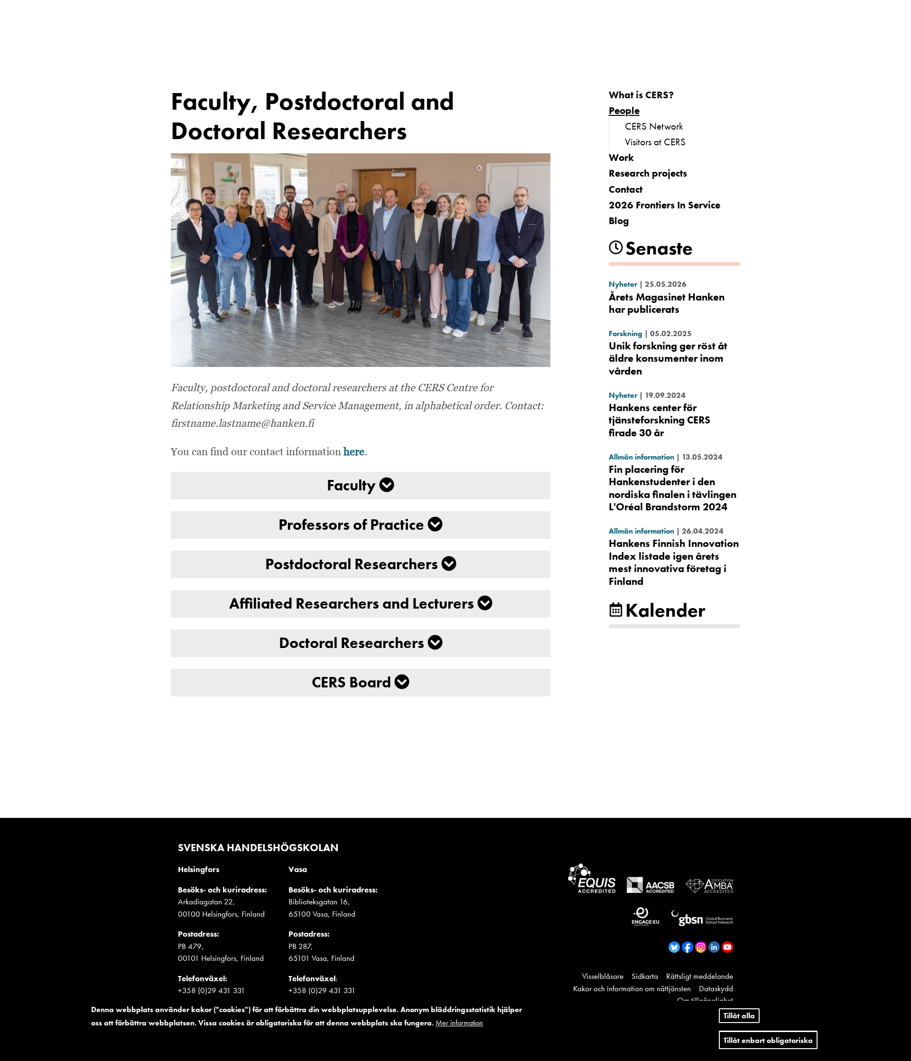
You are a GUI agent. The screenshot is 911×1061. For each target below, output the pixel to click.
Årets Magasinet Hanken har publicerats (667, 303)
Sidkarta (645, 976)
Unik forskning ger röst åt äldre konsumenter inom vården (668, 358)
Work (621, 157)
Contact (625, 189)
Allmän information (641, 457)
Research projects (648, 173)
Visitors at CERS (655, 141)
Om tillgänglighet (705, 1000)
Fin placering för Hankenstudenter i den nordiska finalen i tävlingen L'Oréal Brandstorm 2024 (672, 488)
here (354, 452)
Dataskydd (716, 988)
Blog (619, 220)
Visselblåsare (602, 976)
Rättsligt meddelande (699, 976)
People (624, 110)
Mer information (459, 1023)
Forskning (625, 333)
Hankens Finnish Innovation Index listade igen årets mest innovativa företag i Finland (674, 562)
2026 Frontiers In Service (664, 204)
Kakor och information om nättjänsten (632, 988)
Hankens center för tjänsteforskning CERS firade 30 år (659, 420)
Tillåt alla (739, 1016)
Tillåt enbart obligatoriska (768, 1040)
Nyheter (623, 284)
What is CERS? (641, 94)
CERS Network (654, 126)
